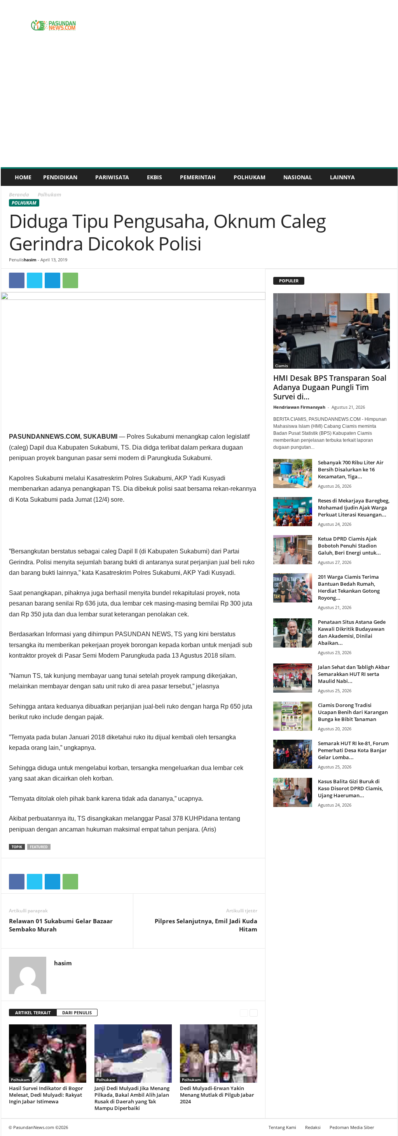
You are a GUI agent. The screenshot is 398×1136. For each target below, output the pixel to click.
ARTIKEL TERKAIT (33, 1012)
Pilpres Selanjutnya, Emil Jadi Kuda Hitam (206, 925)
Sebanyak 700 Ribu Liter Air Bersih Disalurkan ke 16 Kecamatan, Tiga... (351, 469)
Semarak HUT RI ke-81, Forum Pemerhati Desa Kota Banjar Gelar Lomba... (353, 750)
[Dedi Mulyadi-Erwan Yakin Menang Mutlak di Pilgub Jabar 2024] (219, 1053)
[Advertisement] (199, 108)
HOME (23, 177)
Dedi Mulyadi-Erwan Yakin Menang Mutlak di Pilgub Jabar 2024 (217, 1095)
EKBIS (154, 177)
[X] (34, 280)
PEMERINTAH (198, 177)
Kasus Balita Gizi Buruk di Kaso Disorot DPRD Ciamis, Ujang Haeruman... (350, 788)
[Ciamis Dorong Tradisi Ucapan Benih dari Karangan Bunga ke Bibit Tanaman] (292, 716)
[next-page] (254, 1013)
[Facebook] (16, 280)
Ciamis (281, 365)
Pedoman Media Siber (352, 1127)
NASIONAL (297, 177)
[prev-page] (244, 1013)
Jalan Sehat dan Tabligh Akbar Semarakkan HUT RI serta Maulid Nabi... (354, 673)
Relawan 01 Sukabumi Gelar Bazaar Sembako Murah (61, 925)
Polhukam (24, 203)
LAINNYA (342, 177)
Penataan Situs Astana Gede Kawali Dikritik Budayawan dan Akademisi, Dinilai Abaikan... (352, 632)
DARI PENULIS (77, 1012)
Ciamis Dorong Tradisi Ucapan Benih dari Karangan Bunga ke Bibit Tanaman (353, 712)
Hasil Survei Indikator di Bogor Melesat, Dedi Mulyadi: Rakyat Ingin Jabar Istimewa (46, 1095)
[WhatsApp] (70, 280)
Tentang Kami (282, 1127)
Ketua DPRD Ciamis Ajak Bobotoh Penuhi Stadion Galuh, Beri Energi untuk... (349, 545)
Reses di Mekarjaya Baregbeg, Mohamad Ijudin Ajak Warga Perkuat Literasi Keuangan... (353, 507)
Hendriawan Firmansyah (299, 407)
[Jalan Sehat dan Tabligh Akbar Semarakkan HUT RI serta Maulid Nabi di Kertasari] (292, 678)
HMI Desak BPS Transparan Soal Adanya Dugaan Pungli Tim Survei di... (329, 387)
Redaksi (313, 1127)
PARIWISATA (112, 177)
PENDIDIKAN (60, 177)
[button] (386, 177)
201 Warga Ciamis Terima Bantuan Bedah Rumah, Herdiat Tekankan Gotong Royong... (349, 587)
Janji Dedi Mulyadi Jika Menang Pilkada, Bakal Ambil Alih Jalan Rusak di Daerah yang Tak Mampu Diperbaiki (131, 1098)
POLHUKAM (249, 177)
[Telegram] (52, 280)
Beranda (19, 194)
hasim (30, 260)
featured (39, 846)
